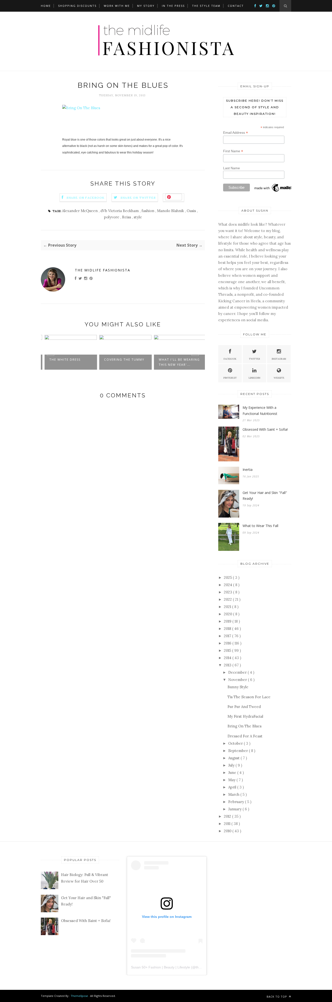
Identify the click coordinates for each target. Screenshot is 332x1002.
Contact (236, 6)
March (234, 794)
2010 (228, 831)
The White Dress (62, 360)
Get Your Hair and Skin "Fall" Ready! (265, 495)
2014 (228, 657)
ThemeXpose (79, 996)
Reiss (127, 217)
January (235, 809)
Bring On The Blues (244, 726)
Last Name (231, 168)
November (238, 679)
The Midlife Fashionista (102, 270)
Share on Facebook (86, 197)
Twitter (254, 358)
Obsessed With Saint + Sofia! (265, 429)
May (232, 780)
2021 (228, 606)
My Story (146, 6)
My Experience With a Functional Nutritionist (260, 410)
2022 (228, 599)
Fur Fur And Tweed (244, 706)
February (236, 801)
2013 (228, 665)
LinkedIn (254, 377)
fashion (148, 210)
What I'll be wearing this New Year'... (176, 362)
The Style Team (206, 6)
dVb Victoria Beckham (120, 210)
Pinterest (230, 377)
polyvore (112, 217)
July (232, 765)
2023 (228, 592)
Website (279, 377)
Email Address (235, 132)
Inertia (248, 469)
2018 (228, 628)
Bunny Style (237, 687)
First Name (233, 151)
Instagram (279, 358)
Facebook (230, 358)
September (238, 750)
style (138, 217)
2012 (228, 816)
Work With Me (117, 6)
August (234, 758)
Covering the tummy (122, 360)
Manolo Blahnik (171, 210)
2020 (228, 614)
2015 (228, 650)
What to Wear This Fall (260, 525)
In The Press (173, 6)
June (232, 772)
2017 (228, 636)
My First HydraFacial (245, 716)
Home (46, 6)
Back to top (277, 996)
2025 (228, 577)
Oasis (192, 210)
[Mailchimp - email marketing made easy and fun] (278, 191)
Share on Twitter (138, 197)
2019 (228, 621)
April (232, 787)
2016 (228, 643)
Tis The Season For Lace (249, 697)
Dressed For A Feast (244, 736)
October (236, 743)
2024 (228, 584)
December (238, 672)
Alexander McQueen (80, 210)
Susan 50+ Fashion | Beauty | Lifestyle (160, 967)
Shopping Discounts (77, 6)
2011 (227, 823)
